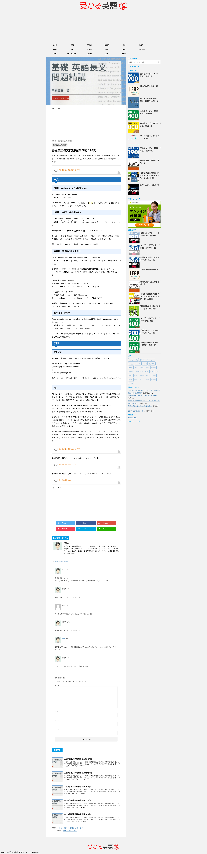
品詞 (72, 45)
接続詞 (141, 45)
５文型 (55, 45)
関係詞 (55, 49)
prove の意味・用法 (70, 831)
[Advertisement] (103, 27)
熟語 (135, 379)
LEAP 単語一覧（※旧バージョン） (140, 406)
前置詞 (142, 367)
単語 (146, 371)
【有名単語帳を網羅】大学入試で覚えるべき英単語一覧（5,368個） (149, 175)
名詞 (151, 371)
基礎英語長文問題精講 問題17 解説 (77, 800)
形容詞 (142, 375)
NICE (63, 638)
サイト (57, 729)
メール (57, 720)
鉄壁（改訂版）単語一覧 (149, 185)
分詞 (124, 45)
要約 (147, 379)
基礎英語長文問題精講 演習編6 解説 (78, 773)
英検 (106, 54)
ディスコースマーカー (147, 360)
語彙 (55, 54)
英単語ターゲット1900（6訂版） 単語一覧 (142, 395)
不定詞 (89, 45)
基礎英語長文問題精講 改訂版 (69, 170)
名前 (56, 711)
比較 (72, 49)
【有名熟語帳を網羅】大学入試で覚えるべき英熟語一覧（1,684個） (149, 296)
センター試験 (133, 360)
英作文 (142, 379)
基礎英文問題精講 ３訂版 (68, 464)
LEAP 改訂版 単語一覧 (149, 86)
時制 (154, 375)
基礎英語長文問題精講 (61, 561)
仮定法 (144, 364)
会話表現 (152, 364)
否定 (157, 371)
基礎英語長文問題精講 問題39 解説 (77, 787)
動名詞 (107, 45)
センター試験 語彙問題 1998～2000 (70, 828)
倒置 (106, 49)
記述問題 (89, 54)
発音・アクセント (72, 54)
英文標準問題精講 (65, 480)
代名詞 (89, 49)
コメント (58, 685)
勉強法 (124, 54)
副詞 (147, 367)
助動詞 (153, 367)
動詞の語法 (141, 49)
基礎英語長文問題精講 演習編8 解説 (78, 759)
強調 (124, 49)
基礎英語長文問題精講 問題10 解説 (77, 814)
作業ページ (132, 417)
